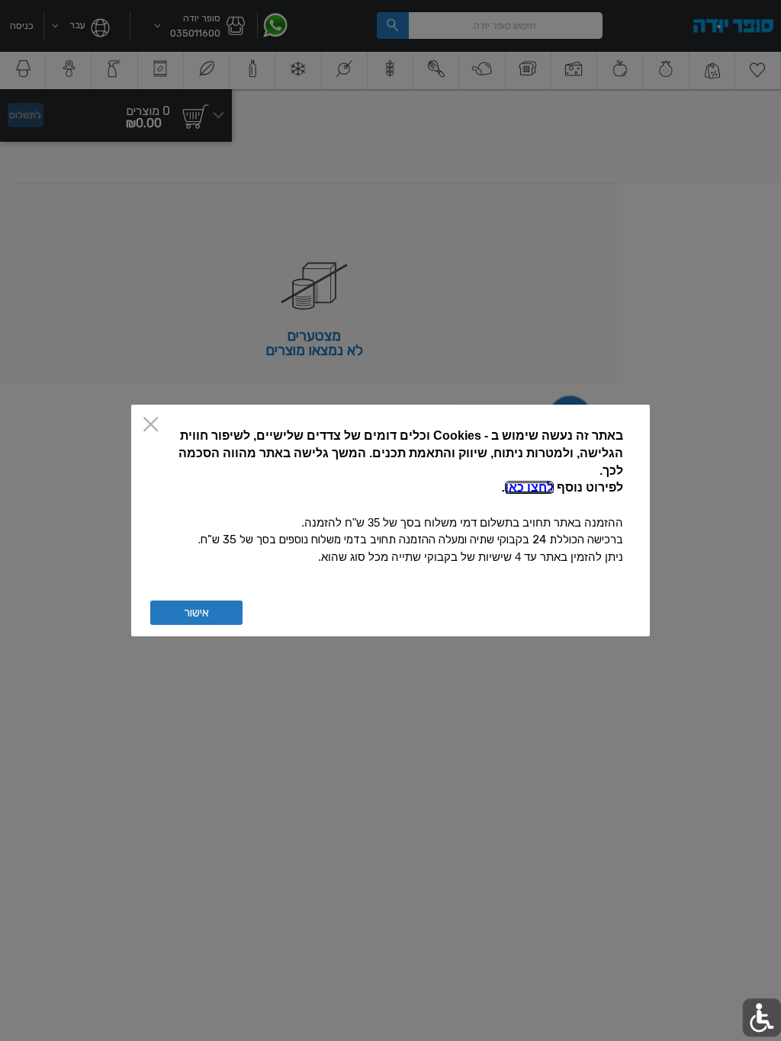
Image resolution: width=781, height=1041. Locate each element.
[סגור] (151, 425)
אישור (196, 613)
